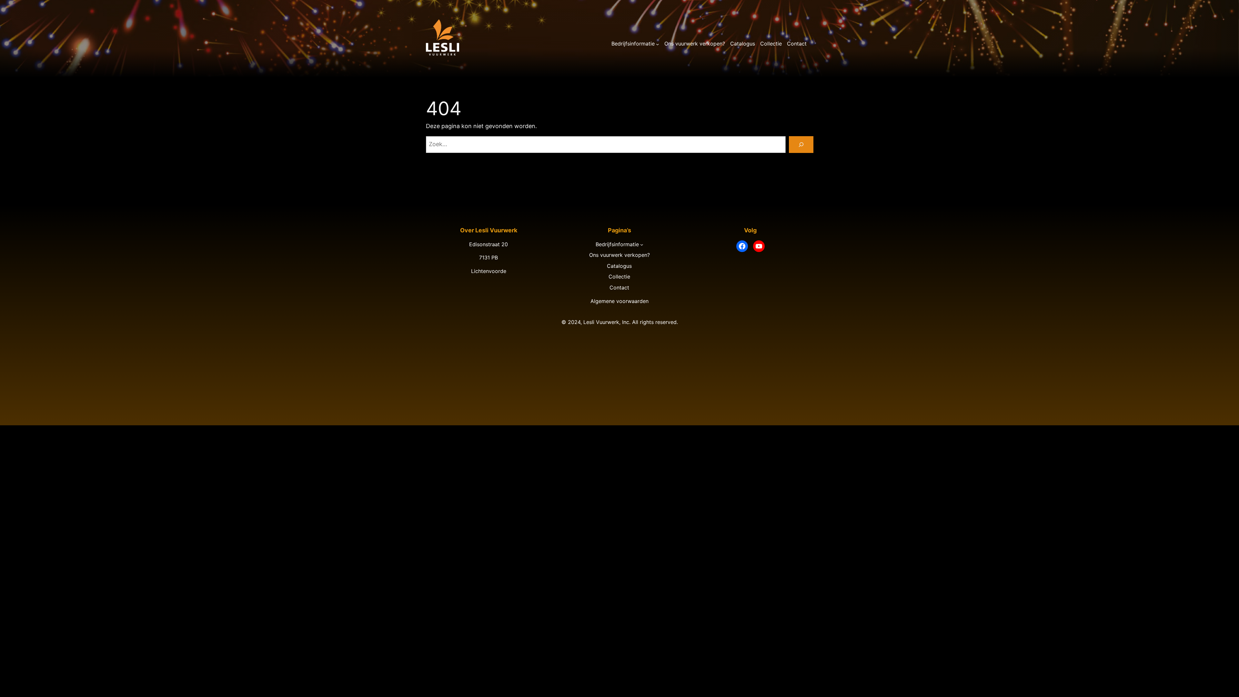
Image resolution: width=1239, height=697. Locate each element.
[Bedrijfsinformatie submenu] (657, 43)
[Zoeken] (801, 144)
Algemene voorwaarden (619, 301)
